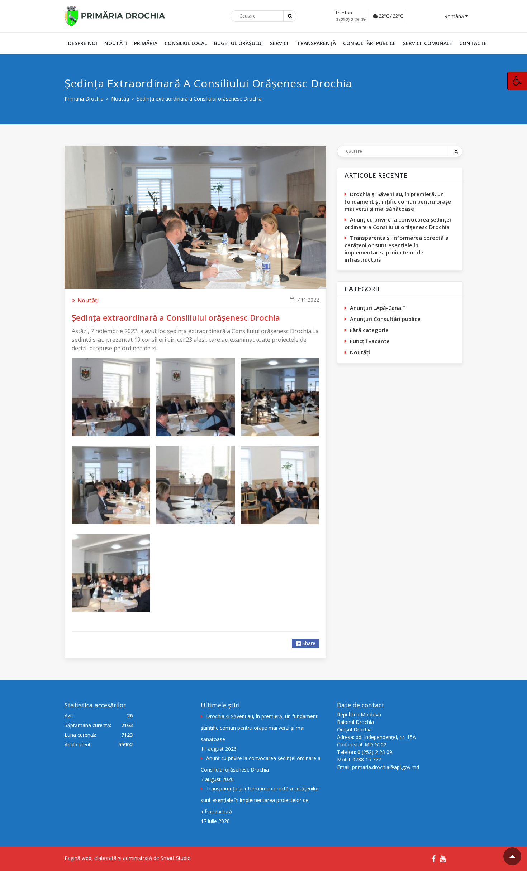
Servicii (280, 43)
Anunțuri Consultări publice (385, 318)
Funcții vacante (370, 341)
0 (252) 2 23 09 (350, 19)
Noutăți (115, 43)
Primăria (145, 43)
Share (308, 643)
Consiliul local (186, 43)
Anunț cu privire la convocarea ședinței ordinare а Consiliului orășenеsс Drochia (398, 223)
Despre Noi (82, 43)
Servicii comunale (427, 43)
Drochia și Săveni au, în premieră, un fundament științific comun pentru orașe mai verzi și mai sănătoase (398, 201)
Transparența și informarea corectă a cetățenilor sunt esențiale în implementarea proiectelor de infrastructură (396, 248)
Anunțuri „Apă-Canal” (377, 307)
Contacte (473, 43)
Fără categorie (369, 330)
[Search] (456, 151)
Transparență (316, 43)
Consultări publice (369, 43)
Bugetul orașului (238, 43)
